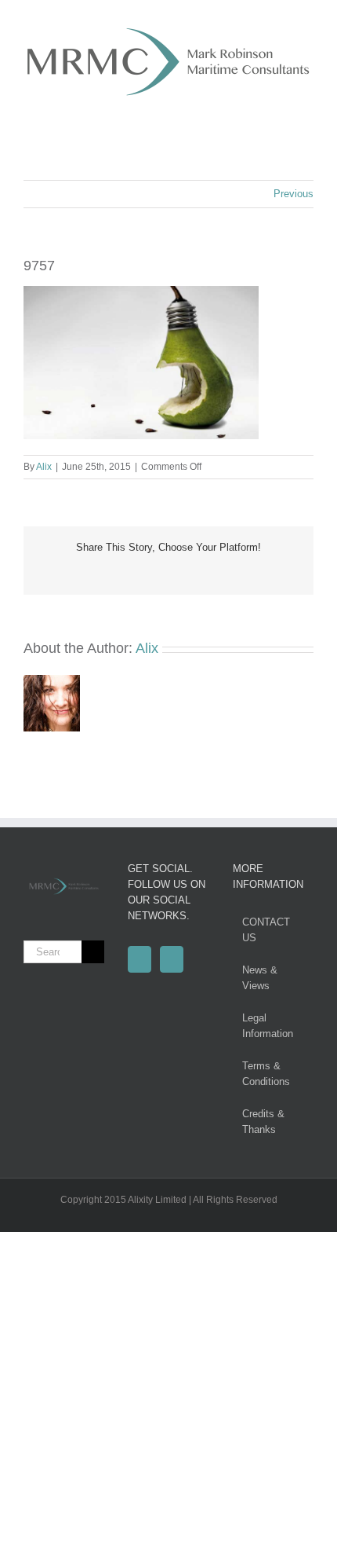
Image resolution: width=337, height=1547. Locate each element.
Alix (44, 466)
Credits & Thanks (263, 1121)
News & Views (259, 978)
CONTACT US (266, 930)
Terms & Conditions (266, 1073)
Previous (293, 194)
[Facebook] (139, 959)
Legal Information (267, 1025)
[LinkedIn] (171, 959)
